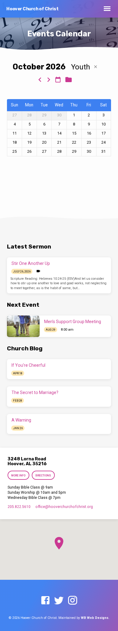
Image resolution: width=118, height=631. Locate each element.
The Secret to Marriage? (34, 392)
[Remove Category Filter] (95, 67)
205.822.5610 (19, 507)
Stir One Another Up (30, 263)
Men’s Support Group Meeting (72, 321)
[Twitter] (59, 600)
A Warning (21, 420)
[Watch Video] (38, 271)
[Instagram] (72, 600)
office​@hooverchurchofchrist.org (64, 507)
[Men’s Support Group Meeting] (23, 326)
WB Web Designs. (95, 618)
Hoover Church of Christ (32, 9)
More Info (18, 475)
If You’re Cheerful (28, 365)
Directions (43, 475)
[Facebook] (45, 600)
